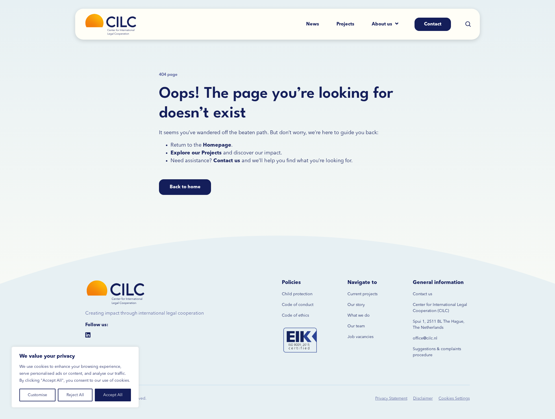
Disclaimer (423, 398)
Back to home (185, 187)
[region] (75, 377)
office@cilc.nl (425, 338)
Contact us (422, 294)
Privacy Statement (391, 398)
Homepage (217, 145)
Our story (356, 305)
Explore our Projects (196, 153)
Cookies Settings (454, 398)
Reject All (75, 395)
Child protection (297, 294)
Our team (356, 326)
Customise (37, 395)
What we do (358, 315)
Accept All (113, 395)
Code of (289, 305)
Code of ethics (295, 315)
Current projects (362, 294)
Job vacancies (360, 337)
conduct (305, 305)
